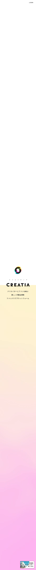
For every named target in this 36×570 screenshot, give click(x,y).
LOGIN (31, 2)
